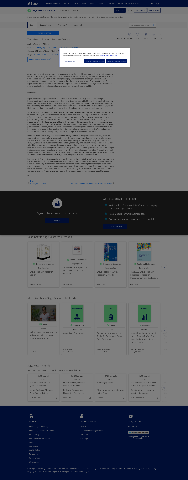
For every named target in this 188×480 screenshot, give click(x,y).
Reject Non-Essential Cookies (95, 61)
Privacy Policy (104, 55)
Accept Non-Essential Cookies (116, 61)
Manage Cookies (70, 61)
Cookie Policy (113, 55)
